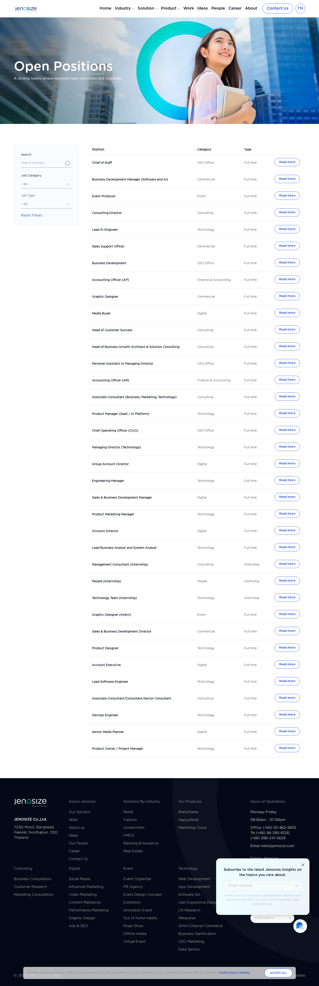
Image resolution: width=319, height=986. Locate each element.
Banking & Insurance (140, 843)
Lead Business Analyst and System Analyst (124, 547)
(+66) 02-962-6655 (279, 827)
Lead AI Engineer (105, 229)
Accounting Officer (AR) (110, 380)
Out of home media (140, 918)
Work (188, 8)
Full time (250, 162)
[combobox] (46, 184)
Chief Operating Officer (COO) (115, 430)
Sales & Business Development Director (121, 631)
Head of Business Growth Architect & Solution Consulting (135, 347)
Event (201, 196)
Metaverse (187, 918)
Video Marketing (83, 894)
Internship (251, 564)
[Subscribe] (289, 918)
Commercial (206, 179)
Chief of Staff (102, 162)
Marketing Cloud (192, 827)
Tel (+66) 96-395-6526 (269, 833)
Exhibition (132, 902)
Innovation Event (137, 910)
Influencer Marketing (86, 887)
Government (134, 827)
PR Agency (133, 887)
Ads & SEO (78, 926)
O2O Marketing (191, 941)
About (251, 8)
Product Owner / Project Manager (117, 748)
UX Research (189, 910)
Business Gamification (197, 934)
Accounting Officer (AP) (110, 280)
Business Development (109, 263)
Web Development (194, 879)
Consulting (205, 213)
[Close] (303, 865)
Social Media (79, 879)
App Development (194, 887)
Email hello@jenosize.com (272, 846)
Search (26, 154)
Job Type (28, 195)
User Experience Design (198, 902)
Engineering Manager (108, 480)
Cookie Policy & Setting (234, 972)
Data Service (189, 949)
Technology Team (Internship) (114, 598)
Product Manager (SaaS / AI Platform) (120, 413)
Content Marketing (84, 902)
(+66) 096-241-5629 (267, 838)
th (300, 8)
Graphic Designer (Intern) (111, 614)
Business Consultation (32, 879)
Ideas (202, 8)
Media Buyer (101, 313)
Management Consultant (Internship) (120, 564)
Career (235, 8)
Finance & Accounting (213, 280)
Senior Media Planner (108, 732)
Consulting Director (107, 213)
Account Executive (106, 665)
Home (105, 8)
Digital (202, 313)
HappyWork (188, 820)
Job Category (31, 175)
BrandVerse (188, 812)
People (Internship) (106, 581)
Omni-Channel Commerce (200, 926)
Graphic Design (82, 918)
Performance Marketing (89, 910)
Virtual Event (134, 941)
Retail (128, 812)
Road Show (133, 926)
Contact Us (277, 8)
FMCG (128, 835)
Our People (78, 843)
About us (77, 827)
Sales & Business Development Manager (122, 497)
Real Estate (133, 851)
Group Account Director (110, 464)
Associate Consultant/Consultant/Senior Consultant (131, 698)
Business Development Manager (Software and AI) (130, 179)
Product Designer (105, 648)
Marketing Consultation (33, 894)
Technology (205, 229)
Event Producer (103, 196)
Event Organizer (137, 879)
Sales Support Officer (108, 246)
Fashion (130, 820)
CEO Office (205, 162)
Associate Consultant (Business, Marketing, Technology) (134, 397)
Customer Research (30, 887)
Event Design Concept (142, 894)
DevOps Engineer (105, 715)
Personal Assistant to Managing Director (122, 363)
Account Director (105, 531)
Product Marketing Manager (113, 514)
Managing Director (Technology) (116, 447)
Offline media (134, 934)
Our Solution (79, 812)
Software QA (189, 894)
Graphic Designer (105, 296)
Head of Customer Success (112, 330)
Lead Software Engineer (110, 681)
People (218, 8)
